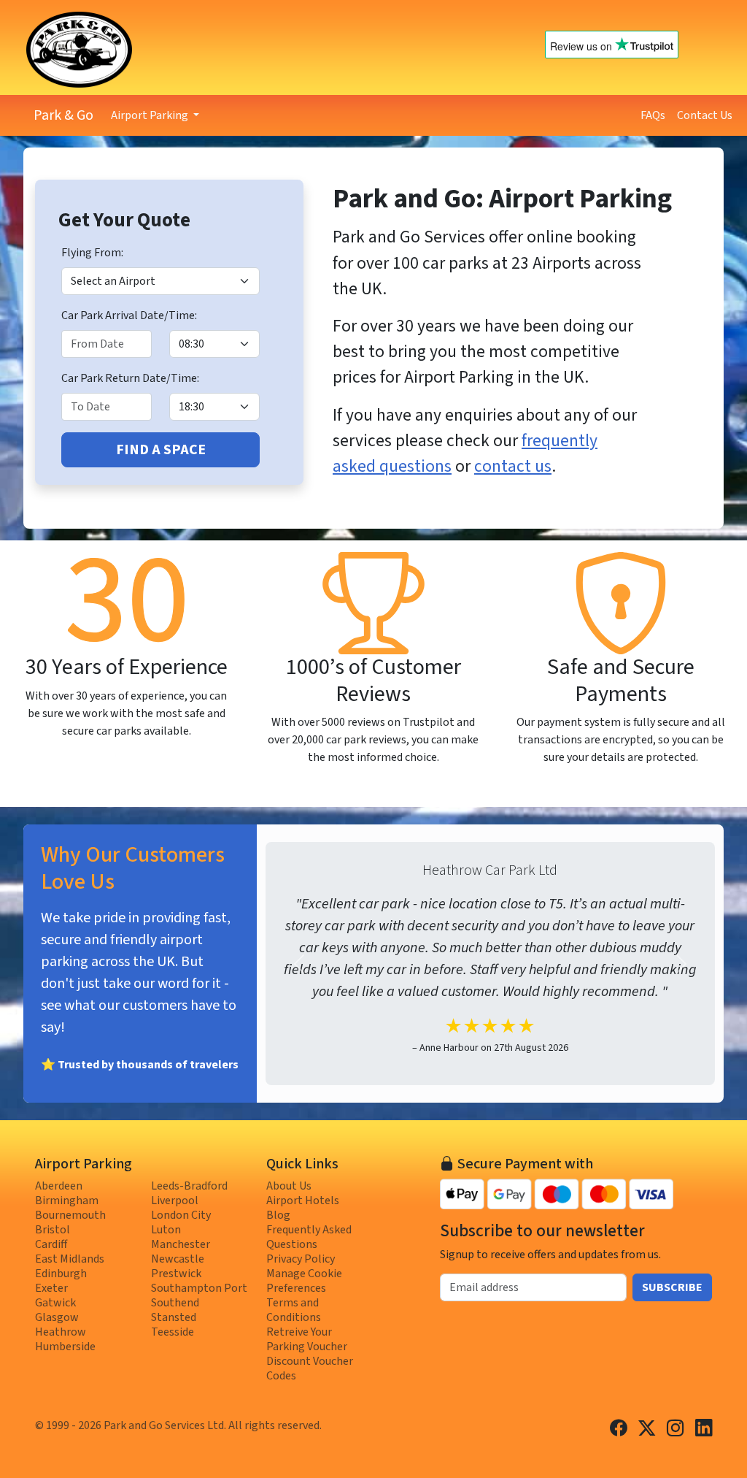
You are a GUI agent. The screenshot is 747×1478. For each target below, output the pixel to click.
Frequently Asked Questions (309, 1237)
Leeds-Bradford (189, 1186)
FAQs (652, 115)
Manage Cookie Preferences (304, 1280)
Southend (175, 1302)
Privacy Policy (300, 1259)
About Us (288, 1186)
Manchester (180, 1244)
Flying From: (92, 253)
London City (181, 1215)
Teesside (172, 1332)
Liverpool (174, 1200)
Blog (278, 1215)
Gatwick (55, 1302)
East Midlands (69, 1259)
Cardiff (51, 1244)
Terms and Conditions (293, 1310)
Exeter (51, 1288)
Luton (166, 1229)
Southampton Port (199, 1288)
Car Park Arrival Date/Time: (129, 315)
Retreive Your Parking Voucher (306, 1339)
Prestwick (176, 1273)
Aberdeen (58, 1186)
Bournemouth (70, 1215)
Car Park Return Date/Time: (130, 378)
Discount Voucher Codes (309, 1368)
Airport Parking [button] (150, 115)
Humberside (65, 1346)
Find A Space (161, 450)
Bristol (52, 1229)
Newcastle (177, 1259)
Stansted (173, 1317)
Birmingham (66, 1200)
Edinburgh (61, 1273)
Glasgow (57, 1317)
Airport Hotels (302, 1200)
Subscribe (672, 1287)
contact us (512, 466)
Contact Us (704, 115)
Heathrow (60, 1332)
